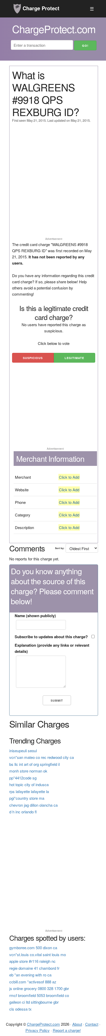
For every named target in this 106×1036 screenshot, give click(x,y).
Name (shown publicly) (35, 615)
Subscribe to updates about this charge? (51, 636)
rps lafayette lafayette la (29, 791)
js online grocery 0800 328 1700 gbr (39, 988)
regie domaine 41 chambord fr (34, 968)
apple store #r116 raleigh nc (32, 961)
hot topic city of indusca (29, 784)
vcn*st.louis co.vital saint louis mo (37, 954)
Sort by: (59, 548)
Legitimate (74, 358)
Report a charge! (67, 1030)
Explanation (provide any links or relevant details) (52, 648)
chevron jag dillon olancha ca (33, 805)
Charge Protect (40, 8)
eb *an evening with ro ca (30, 974)
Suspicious (33, 358)
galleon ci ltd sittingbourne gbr (34, 1002)
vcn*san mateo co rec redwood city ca (41, 757)
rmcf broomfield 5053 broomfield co (39, 995)
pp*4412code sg (23, 777)
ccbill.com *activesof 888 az (32, 981)
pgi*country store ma (26, 798)
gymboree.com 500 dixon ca (33, 947)
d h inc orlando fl (23, 811)
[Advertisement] (53, 182)
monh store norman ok (28, 771)
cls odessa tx (20, 1009)
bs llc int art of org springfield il (34, 764)
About (77, 1024)
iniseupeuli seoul (23, 750)
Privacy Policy (37, 1030)
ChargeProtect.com (43, 1024)
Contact (91, 1024)
